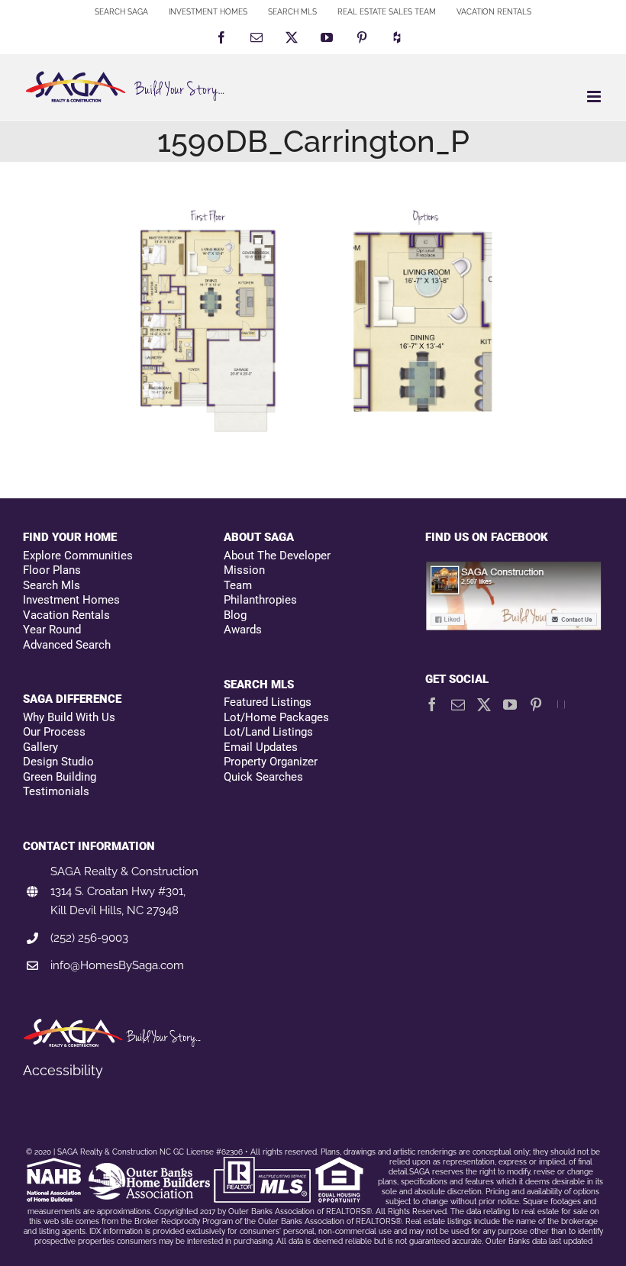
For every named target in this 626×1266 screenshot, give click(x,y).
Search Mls (51, 585)
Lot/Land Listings (268, 732)
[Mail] (458, 704)
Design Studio (58, 761)
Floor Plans (52, 570)
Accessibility (63, 1070)
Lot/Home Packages (276, 717)
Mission (244, 570)
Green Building (59, 777)
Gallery (40, 747)
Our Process (54, 732)
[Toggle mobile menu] (595, 97)
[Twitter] (484, 704)
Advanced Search (67, 645)
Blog (235, 615)
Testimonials (56, 791)
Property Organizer (271, 761)
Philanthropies (260, 600)
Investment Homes (71, 600)
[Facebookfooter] (514, 569)
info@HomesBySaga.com (117, 965)
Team (238, 585)
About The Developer (277, 555)
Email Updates (261, 747)
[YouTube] (510, 704)
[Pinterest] (536, 704)
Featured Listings (267, 702)
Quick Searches (263, 777)
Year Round (52, 629)
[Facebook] (432, 704)
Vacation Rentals (66, 615)
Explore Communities (78, 555)
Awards (243, 629)
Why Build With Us (69, 717)
